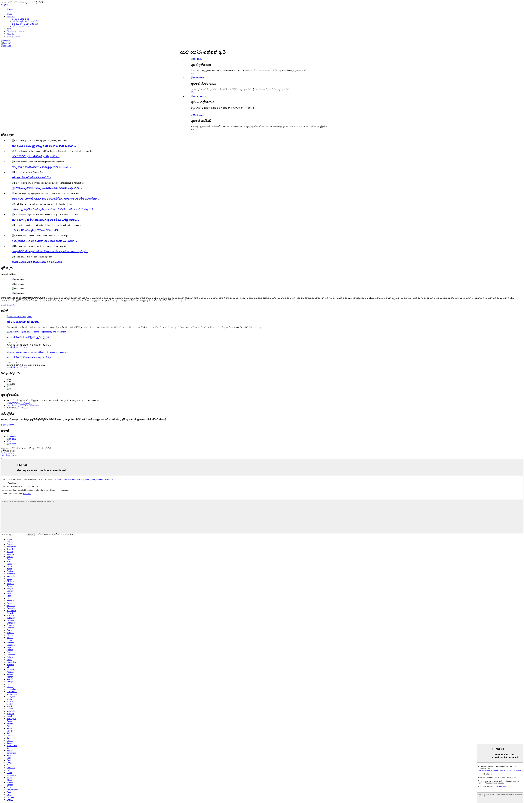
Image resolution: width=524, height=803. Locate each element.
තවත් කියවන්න (8, 305)
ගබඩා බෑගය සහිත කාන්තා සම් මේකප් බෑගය (37, 261)
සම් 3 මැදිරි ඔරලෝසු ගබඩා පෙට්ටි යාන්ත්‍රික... (37, 230)
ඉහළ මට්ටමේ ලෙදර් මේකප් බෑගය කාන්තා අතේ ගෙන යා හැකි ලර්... (50, 251)
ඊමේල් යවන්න (8, 453)
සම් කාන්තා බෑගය (20, 26)
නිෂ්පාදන (11, 16)
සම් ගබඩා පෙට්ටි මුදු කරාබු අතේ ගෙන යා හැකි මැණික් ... (44, 145)
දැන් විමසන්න (7, 425)
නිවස (9, 14)
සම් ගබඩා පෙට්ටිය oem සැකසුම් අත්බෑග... (30, 357)
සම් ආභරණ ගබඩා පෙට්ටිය (25, 24)
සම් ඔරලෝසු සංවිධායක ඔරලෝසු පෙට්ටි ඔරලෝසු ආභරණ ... (46, 219)
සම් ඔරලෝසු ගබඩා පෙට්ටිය (25, 21)
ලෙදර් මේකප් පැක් (20, 19)
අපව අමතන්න (13, 36)
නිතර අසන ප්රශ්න (15, 31)
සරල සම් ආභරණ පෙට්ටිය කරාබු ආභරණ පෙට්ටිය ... (41, 167)
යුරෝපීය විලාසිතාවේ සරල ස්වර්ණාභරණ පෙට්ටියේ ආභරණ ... (47, 188)
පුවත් (9, 29)
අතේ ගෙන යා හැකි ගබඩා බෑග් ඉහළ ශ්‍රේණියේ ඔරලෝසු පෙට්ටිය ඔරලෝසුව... (55, 198)
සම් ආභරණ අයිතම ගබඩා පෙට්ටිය (31, 177)
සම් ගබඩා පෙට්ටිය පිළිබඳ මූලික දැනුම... (29, 337)
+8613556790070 (9, 456)
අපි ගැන (10, 33)
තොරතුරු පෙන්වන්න (17, 347)
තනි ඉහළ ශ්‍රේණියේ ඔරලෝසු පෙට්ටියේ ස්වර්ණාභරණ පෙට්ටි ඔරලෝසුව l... (54, 209)
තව (192, 73)
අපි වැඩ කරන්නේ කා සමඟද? (23, 321)
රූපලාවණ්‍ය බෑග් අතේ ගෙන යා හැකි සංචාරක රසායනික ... (44, 240)
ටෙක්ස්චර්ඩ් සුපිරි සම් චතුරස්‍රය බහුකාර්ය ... (35, 156)
